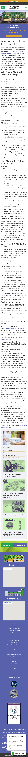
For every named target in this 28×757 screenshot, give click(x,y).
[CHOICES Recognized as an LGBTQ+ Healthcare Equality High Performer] (14, 524)
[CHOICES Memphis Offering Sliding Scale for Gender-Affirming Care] (14, 485)
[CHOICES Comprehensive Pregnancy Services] (14, 466)
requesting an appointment (14, 328)
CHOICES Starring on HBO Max (14, 515)
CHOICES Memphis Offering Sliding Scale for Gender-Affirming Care (13, 495)
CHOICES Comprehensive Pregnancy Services (12, 475)
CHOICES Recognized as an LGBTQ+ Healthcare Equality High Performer (13, 534)
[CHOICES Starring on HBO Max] (14, 506)
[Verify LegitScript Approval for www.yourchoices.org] (14, 687)
